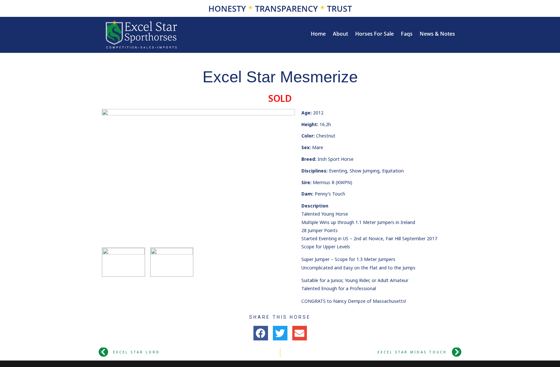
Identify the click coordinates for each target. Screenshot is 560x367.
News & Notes (437, 34)
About (340, 34)
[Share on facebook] (260, 333)
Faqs (407, 34)
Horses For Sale (374, 34)
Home (318, 34)
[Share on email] (299, 333)
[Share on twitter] (280, 333)
